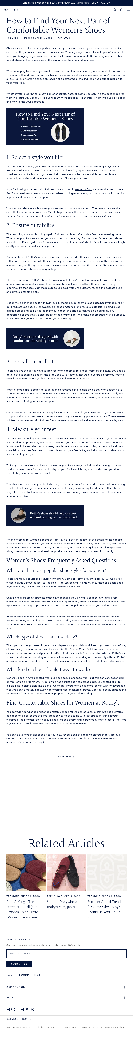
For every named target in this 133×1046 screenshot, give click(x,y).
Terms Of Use (70, 1027)
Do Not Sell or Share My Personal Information (102, 1027)
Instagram (23, 975)
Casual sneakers (16, 597)
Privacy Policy (53, 1027)
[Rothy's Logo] (10, 10)
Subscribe (19, 963)
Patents (39, 1027)
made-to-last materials (96, 257)
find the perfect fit (27, 442)
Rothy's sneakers (58, 393)
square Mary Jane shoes (92, 170)
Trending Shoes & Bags (38, 37)
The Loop (12, 37)
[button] (115, 10)
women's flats (83, 189)
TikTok (36, 975)
